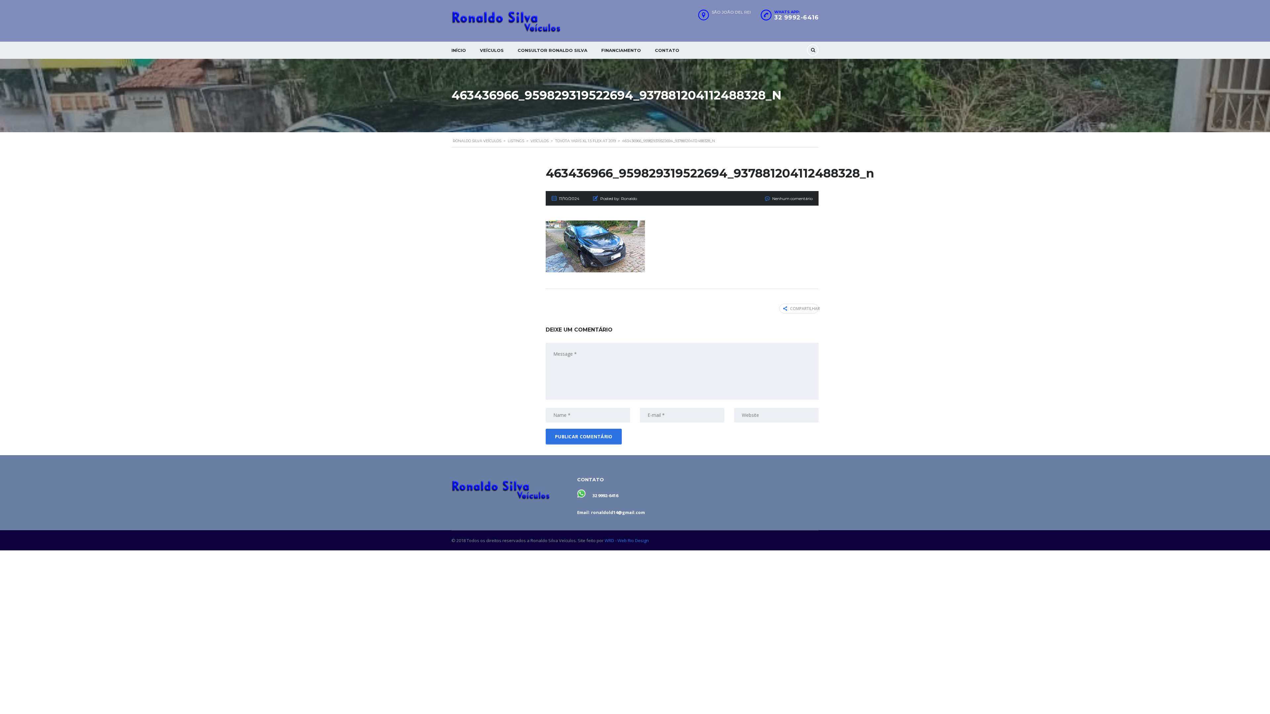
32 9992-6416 (796, 17)
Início (458, 50)
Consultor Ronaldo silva (552, 50)
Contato (667, 50)
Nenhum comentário (792, 198)
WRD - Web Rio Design (627, 540)
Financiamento (621, 50)
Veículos (492, 50)
